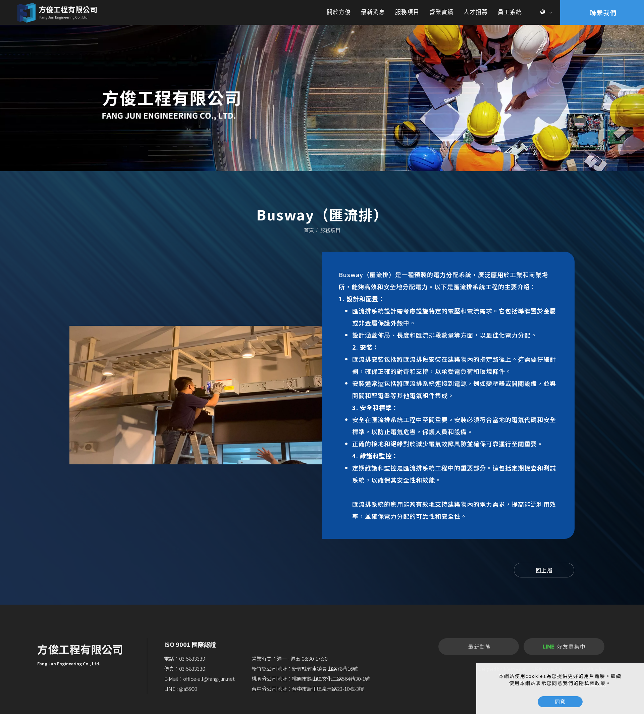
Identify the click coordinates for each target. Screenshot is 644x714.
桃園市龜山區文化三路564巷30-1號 (331, 678)
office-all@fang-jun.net (209, 678)
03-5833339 (192, 658)
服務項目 (407, 12)
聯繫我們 (603, 12)
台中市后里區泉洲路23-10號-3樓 (328, 688)
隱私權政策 (592, 683)
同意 (560, 702)
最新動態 (479, 646)
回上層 (544, 570)
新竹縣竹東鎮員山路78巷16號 (325, 668)
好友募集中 (571, 646)
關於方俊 (339, 12)
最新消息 (373, 12)
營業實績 (441, 12)
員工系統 (510, 12)
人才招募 (476, 12)
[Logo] (59, 12)
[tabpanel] (322, 98)
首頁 (309, 230)
